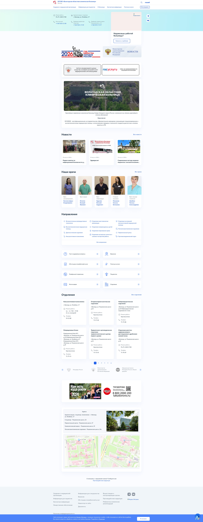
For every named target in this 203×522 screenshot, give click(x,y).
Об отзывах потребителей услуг (89, 500)
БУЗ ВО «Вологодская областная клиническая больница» (77, 1)
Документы (82, 506)
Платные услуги (129, 7)
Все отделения (136, 295)
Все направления (101, 242)
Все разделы (145, 7)
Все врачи (138, 172)
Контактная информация (114, 7)
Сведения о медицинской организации (64, 7)
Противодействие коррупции (101, 480)
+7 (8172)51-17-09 (78, 25)
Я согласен (143, 518)
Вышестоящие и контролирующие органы (111, 494)
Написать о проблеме (122, 41)
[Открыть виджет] (198, 517)
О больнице (101, 7)
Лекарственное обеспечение (62, 505)
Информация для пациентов (87, 7)
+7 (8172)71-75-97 (96, 25)
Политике (102, 519)
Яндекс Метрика (81, 517)
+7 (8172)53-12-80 (61, 23)
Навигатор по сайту (84, 503)
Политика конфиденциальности (63, 513)
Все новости (137, 134)
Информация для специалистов (88, 493)
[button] (141, 2)
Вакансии (81, 497)
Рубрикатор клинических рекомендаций (111, 502)
